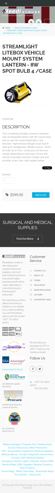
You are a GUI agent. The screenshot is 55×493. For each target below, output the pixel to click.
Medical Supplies (44, 451)
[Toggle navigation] (48, 22)
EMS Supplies (25, 464)
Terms (37, 280)
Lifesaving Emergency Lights (25, 28)
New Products (27, 468)
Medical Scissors (43, 464)
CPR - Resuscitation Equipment (17, 451)
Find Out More (24, 238)
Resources (39, 285)
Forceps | (16, 457)
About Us (39, 275)
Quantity (6, 174)
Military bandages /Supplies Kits (19, 444)
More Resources (42, 290)
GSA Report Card (42, 299)
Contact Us (40, 271)
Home (7, 28)
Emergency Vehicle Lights (15, 461)
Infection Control (38, 461)
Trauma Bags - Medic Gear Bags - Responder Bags (27, 471)
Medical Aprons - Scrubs (14, 454)
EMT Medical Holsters (33, 457)
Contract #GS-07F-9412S (12, 370)
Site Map (38, 295)
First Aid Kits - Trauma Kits (27, 474)
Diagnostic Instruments (40, 454)
